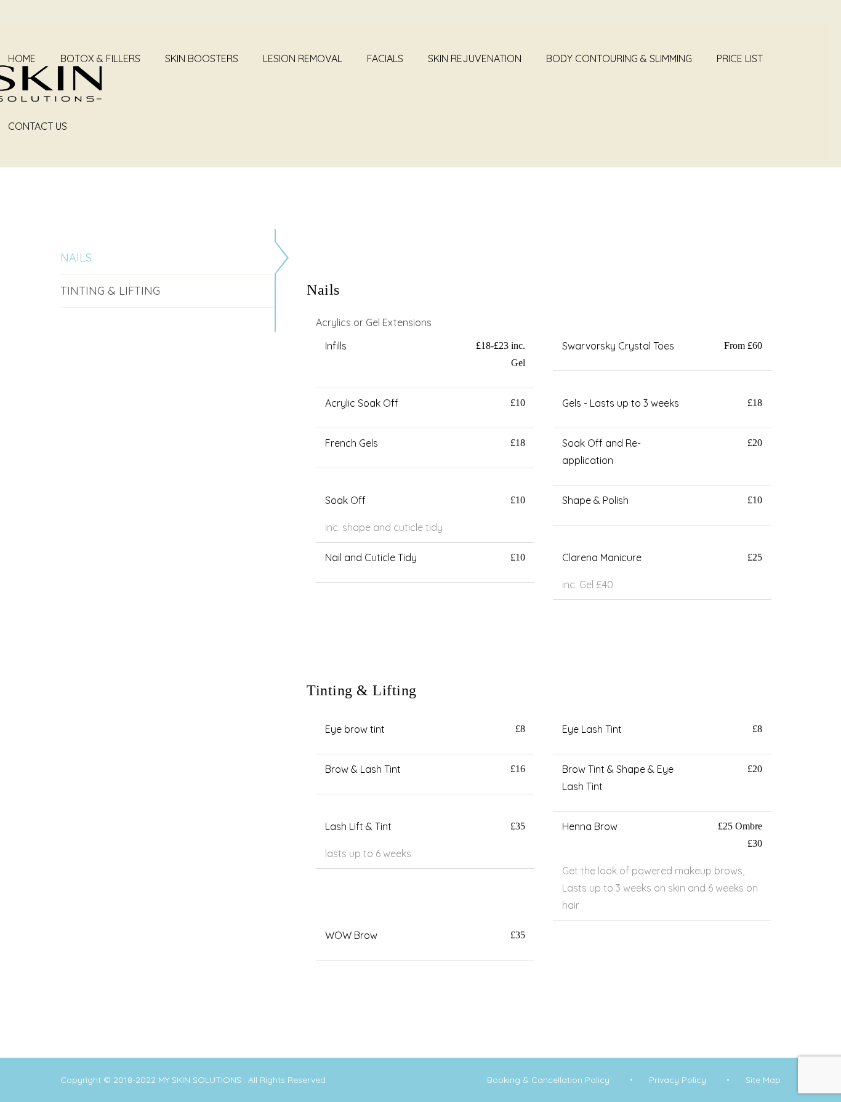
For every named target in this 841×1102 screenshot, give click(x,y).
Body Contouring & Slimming (619, 58)
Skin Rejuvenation (474, 58)
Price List (740, 58)
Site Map (763, 1079)
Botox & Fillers (100, 58)
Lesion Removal (302, 58)
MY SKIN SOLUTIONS (201, 1079)
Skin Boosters (201, 58)
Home (22, 58)
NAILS (76, 257)
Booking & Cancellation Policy (548, 1079)
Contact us (37, 126)
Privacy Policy (677, 1079)
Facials (385, 58)
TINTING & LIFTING (110, 291)
